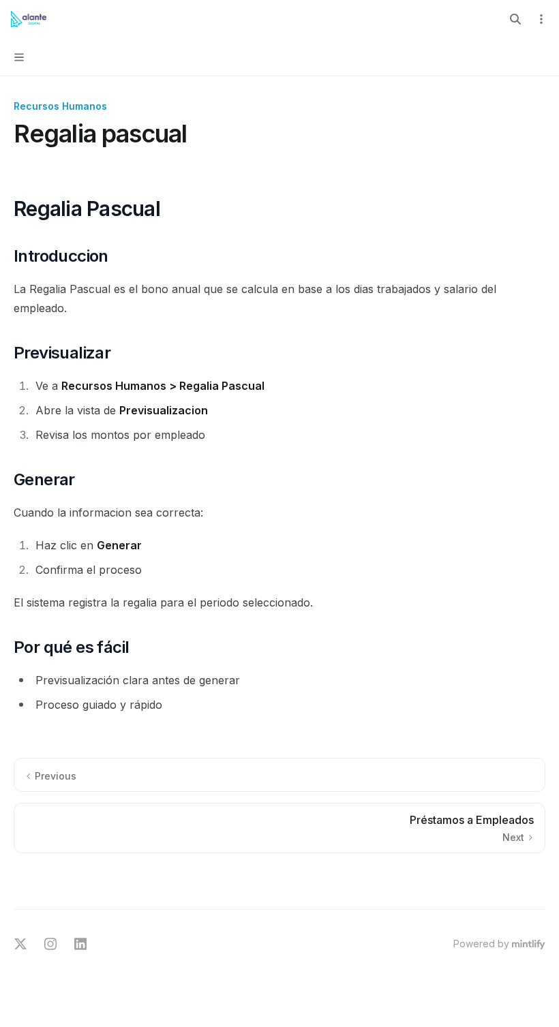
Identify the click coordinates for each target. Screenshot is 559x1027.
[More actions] (541, 19)
